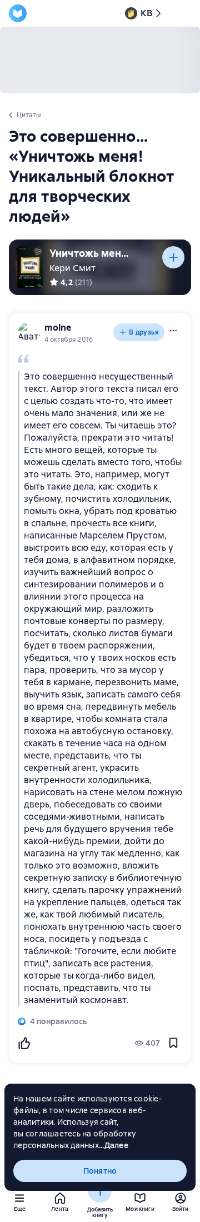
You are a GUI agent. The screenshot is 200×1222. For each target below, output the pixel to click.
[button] (173, 331)
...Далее (113, 1145)
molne (57, 327)
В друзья (144, 332)
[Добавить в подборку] (173, 257)
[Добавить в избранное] (173, 1043)
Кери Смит (72, 268)
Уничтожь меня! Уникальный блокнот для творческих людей (91, 253)
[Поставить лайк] (24, 1043)
